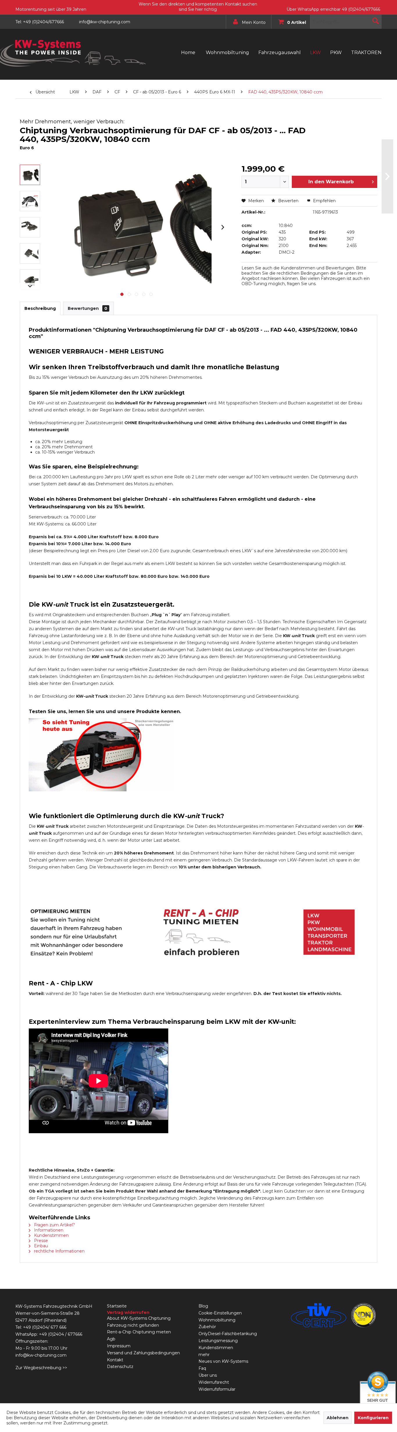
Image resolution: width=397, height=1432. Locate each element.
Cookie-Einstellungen (220, 1313)
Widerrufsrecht (214, 1382)
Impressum (118, 1346)
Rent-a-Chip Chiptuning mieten (139, 1332)
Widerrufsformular (217, 1389)
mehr (204, 1354)
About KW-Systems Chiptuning (139, 1318)
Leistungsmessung (218, 1340)
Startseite (117, 1306)
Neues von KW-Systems (223, 1361)
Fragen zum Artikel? (54, 1224)
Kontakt (115, 1359)
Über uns (208, 1375)
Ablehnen (337, 1417)
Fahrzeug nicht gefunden (133, 1325)
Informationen (48, 1230)
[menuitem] (247, 22)
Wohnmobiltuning (217, 1320)
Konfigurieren (373, 1417)
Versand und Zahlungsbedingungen (143, 1352)
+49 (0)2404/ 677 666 (44, 1327)
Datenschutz (120, 1366)
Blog (203, 1306)
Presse (40, 1240)
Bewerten (288, 200)
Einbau (40, 1245)
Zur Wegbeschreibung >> (41, 1367)
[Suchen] (375, 20)
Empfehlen (324, 200)
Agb (111, 1339)
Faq (202, 1368)
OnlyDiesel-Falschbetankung (228, 1333)
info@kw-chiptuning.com (41, 1355)
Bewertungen (87, 308)
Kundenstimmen (51, 1235)
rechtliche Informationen (59, 1251)
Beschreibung (40, 308)
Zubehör (207, 1326)
